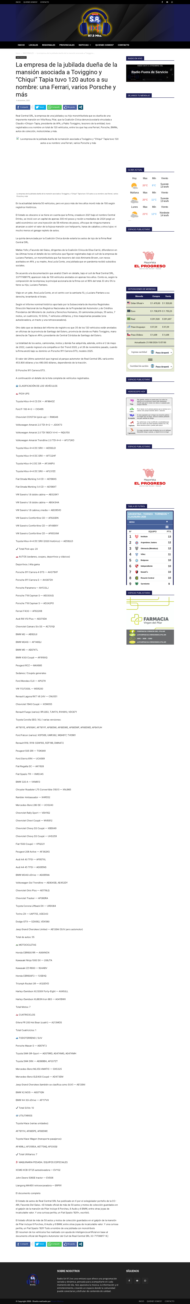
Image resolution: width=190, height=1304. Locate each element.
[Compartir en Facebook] (23, 107)
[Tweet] (40, 107)
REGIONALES (48, 45)
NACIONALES (28, 53)
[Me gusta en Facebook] (70, 107)
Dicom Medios (57, 1301)
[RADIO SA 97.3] (95, 22)
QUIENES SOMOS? (30, 2)
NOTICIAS (84, 45)
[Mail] (167, 2)
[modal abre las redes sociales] (80, 107)
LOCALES (33, 45)
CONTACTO (44, 2)
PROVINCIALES (67, 45)
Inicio (18, 53)
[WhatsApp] (172, 2)
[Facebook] (162, 2)
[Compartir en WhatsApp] (54, 107)
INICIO (18, 2)
